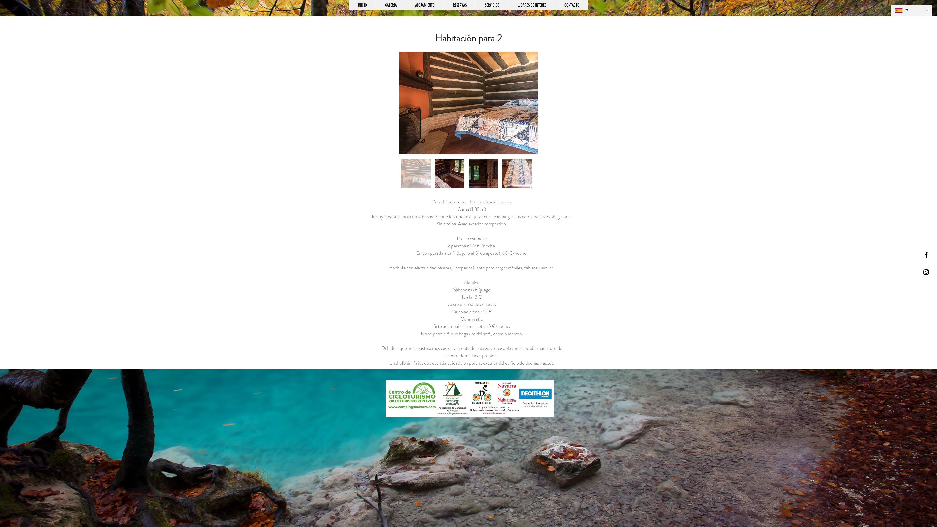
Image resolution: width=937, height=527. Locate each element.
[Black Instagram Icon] (926, 272)
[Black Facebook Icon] (926, 255)
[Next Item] (529, 103)
